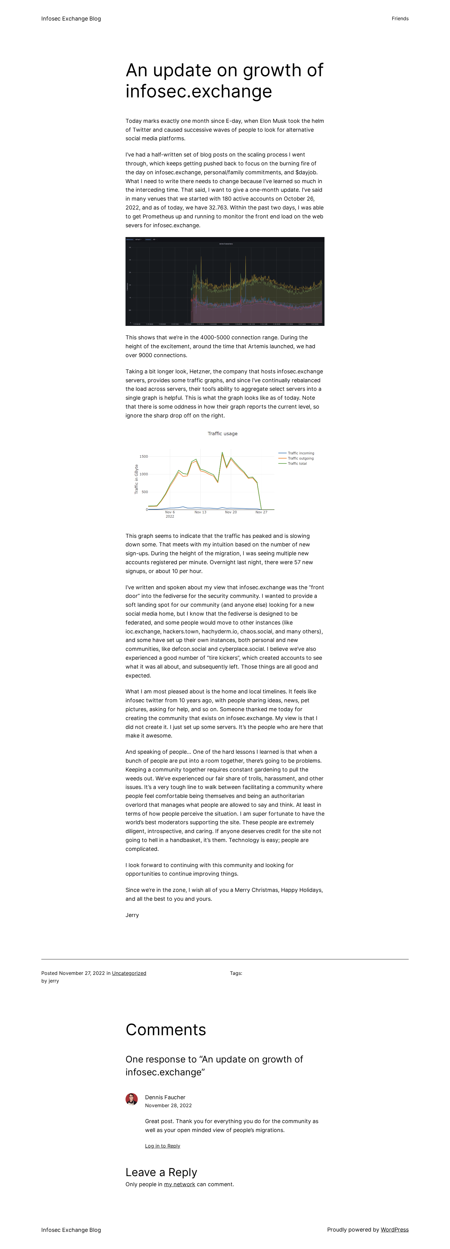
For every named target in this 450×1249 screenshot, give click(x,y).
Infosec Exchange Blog (71, 18)
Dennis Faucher (165, 1097)
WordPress (395, 1229)
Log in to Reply (162, 1146)
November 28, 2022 (168, 1105)
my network (179, 1184)
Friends (400, 18)
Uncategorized (129, 973)
